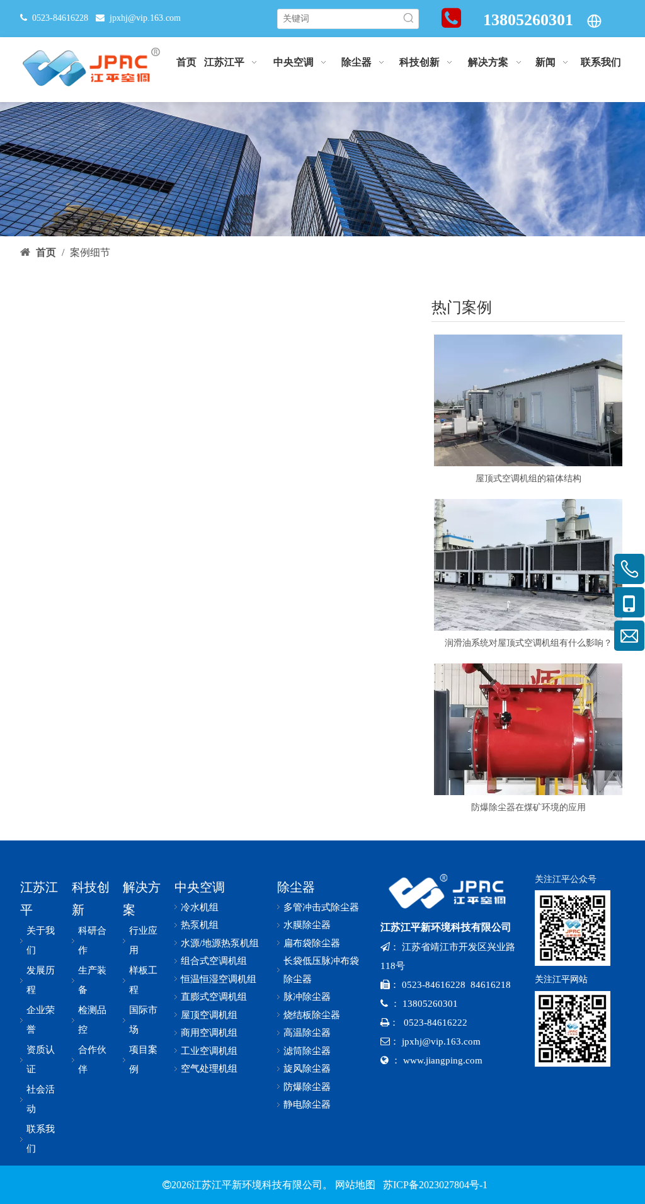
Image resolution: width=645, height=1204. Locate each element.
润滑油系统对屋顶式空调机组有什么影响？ (528, 643)
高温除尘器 (307, 1033)
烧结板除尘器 (311, 1015)
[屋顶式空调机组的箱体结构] (528, 400)
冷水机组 (200, 907)
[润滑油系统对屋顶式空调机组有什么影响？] (528, 565)
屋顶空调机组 (209, 1015)
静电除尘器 (307, 1104)
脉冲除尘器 (307, 997)
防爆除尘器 (307, 1087)
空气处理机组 (209, 1069)
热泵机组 (200, 925)
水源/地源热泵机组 (220, 943)
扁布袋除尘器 (311, 943)
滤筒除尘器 (307, 1051)
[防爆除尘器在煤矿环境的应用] (528, 729)
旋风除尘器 (307, 1069)
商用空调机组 (209, 1033)
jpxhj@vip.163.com (145, 18)
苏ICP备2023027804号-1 (434, 1184)
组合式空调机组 (214, 961)
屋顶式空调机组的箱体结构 (528, 478)
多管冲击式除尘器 (321, 907)
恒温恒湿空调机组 (218, 979)
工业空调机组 (209, 1051)
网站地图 (355, 1184)
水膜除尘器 (307, 925)
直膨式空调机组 (214, 997)
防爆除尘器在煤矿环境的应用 (528, 807)
